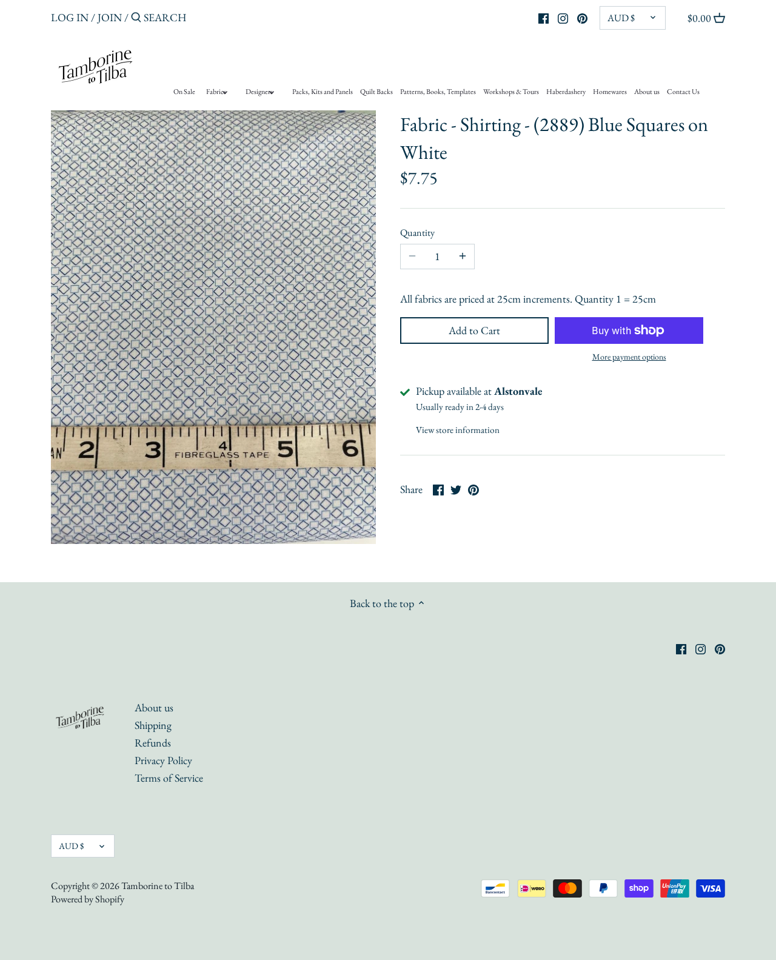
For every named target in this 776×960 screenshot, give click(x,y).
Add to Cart (474, 330)
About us (154, 707)
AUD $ (621, 18)
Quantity (417, 232)
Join (110, 17)
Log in (70, 17)
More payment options (629, 356)
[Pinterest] (582, 17)
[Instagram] (563, 17)
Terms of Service (169, 778)
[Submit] (136, 19)
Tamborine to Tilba (157, 885)
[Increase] (462, 256)
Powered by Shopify (87, 899)
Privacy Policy (163, 760)
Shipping (153, 725)
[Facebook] (543, 17)
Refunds (153, 743)
